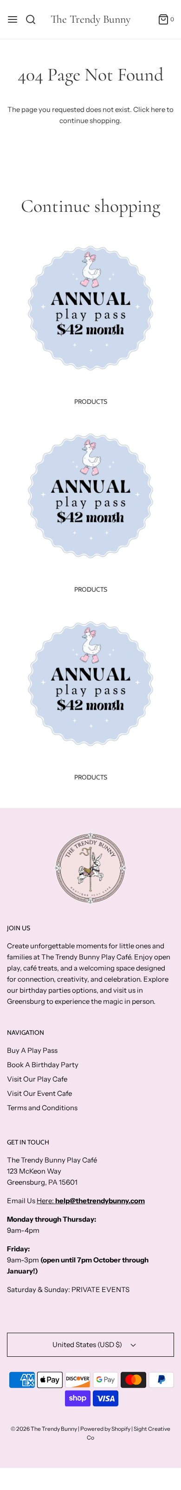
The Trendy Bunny (90, 19)
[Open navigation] (12, 19)
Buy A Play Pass (32, 1050)
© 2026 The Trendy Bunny (44, 1428)
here (158, 109)
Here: (46, 1200)
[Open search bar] (34, 19)
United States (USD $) (87, 1344)
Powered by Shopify (105, 1428)
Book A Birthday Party (42, 1064)
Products (90, 401)
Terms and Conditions (42, 1107)
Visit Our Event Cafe (39, 1093)
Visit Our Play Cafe (37, 1079)
